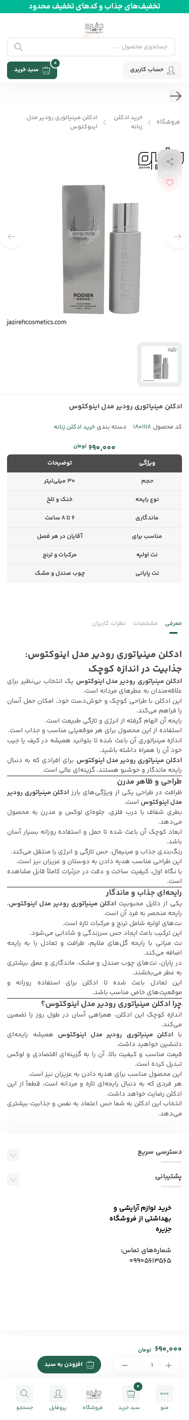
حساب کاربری (147, 70)
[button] (11, 236)
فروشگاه (168, 122)
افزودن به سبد (63, 1364)
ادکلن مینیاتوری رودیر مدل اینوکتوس (62, 122)
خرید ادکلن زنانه (128, 122)
